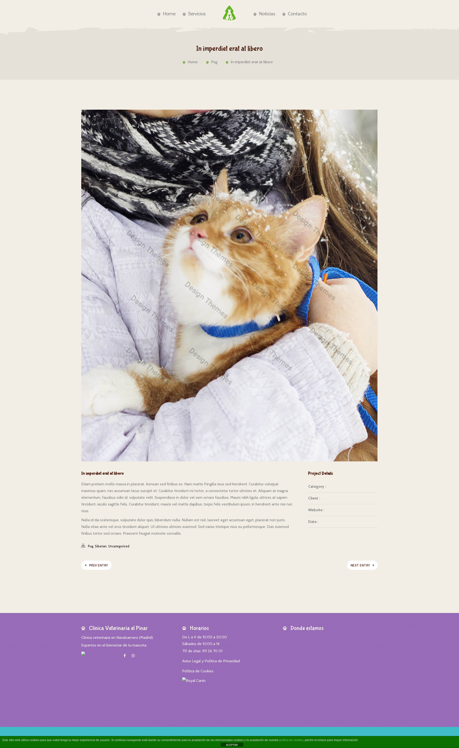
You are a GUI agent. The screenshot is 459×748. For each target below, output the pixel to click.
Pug (214, 62)
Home (169, 14)
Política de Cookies (197, 671)
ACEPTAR (232, 744)
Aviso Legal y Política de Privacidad (211, 661)
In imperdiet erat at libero (252, 62)
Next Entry (360, 565)
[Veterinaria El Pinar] (229, 13)
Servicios (197, 14)
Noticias (267, 14)
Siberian (101, 546)
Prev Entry (98, 565)
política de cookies (291, 740)
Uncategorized (118, 546)
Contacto (297, 14)
